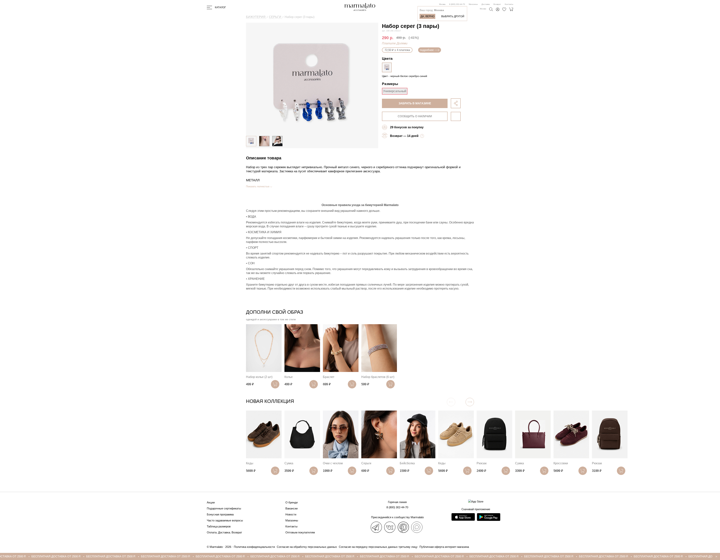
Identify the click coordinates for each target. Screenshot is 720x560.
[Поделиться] (456, 103)
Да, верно (427, 16)
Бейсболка (407, 463)
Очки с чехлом (333, 463)
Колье (288, 377)
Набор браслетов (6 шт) (377, 377)
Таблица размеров (219, 526)
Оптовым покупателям (300, 532)
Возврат (497, 4)
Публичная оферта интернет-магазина (444, 546)
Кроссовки (561, 463)
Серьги (366, 463)
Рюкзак (482, 463)
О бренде (291, 502)
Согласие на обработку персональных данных (307, 546)
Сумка (288, 463)
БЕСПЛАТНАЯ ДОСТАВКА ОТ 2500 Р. (44, 556)
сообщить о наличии (415, 116)
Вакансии (291, 508)
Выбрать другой (452, 16)
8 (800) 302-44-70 (457, 4)
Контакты (509, 4)
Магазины (473, 4)
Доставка (486, 4)
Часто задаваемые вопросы (225, 520)
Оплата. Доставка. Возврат (224, 532)
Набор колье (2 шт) (259, 377)
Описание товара (263, 158)
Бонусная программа (220, 514)
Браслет (328, 377)
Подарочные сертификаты (224, 508)
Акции (211, 502)
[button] (470, 402)
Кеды (249, 463)
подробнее (427, 50)
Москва (442, 4)
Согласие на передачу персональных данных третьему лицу (378, 546)
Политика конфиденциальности (254, 546)
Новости (290, 514)
